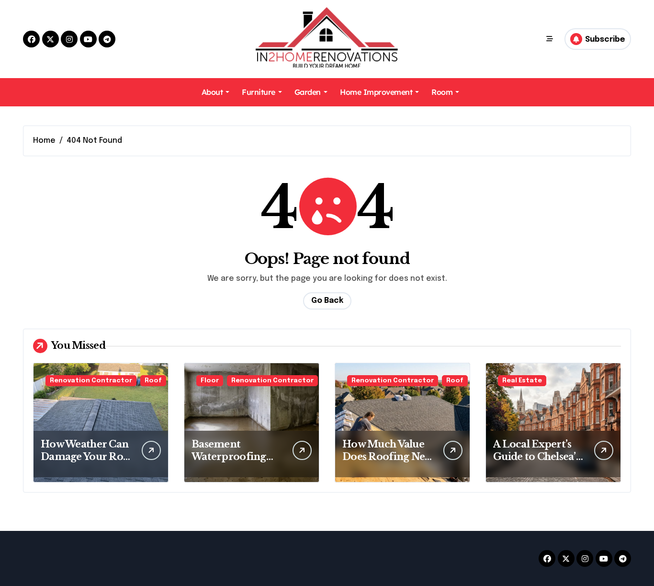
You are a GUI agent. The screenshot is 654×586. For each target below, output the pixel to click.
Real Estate (522, 381)
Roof (153, 381)
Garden (307, 92)
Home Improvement (376, 92)
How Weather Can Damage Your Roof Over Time (87, 456)
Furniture (258, 92)
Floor (210, 381)
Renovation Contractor (91, 381)
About (212, 92)
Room (441, 92)
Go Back (327, 301)
